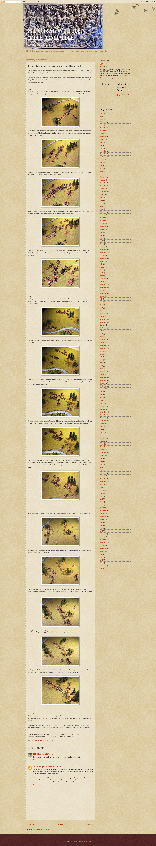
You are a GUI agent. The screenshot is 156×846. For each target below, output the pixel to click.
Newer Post (30, 824)
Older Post (90, 824)
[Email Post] (52, 740)
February (103, 122)
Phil (34, 754)
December (103, 128)
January (102, 125)
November (103, 131)
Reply (35, 760)
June (101, 145)
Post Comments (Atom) (42, 829)
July (101, 142)
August (102, 139)
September (103, 136)
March (102, 119)
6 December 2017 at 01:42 (45, 754)
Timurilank (37, 767)
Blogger (88, 841)
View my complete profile (108, 78)
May (101, 113)
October (102, 134)
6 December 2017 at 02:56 (53, 767)
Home (60, 824)
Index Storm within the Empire (123, 95)
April (101, 116)
